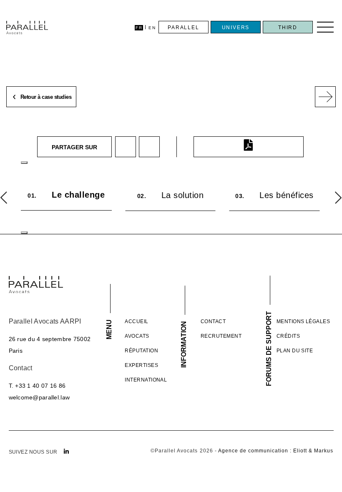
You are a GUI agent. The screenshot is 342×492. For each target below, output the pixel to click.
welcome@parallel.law (39, 397)
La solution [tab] (170, 195)
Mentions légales (303, 321)
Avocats (137, 336)
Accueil (136, 321)
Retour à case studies (45, 97)
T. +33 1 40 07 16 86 (37, 385)
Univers (236, 27)
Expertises (141, 365)
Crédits (288, 336)
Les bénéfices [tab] (274, 195)
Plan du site (295, 351)
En (152, 27)
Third (287, 27)
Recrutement (221, 336)
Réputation (141, 351)
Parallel (183, 27)
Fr (139, 27)
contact (213, 321)
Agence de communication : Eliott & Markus (276, 451)
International (146, 380)
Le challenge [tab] (66, 194)
